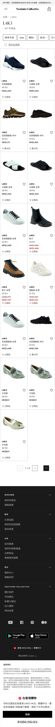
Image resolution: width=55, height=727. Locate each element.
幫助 (6, 567)
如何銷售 (9, 544)
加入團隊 (9, 606)
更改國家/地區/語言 (27, 721)
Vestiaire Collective (17, 587)
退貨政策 (9, 529)
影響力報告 (10, 601)
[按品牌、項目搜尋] (6, 9)
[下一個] (35, 468)
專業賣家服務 (11, 557)
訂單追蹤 (9, 519)
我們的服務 (9, 495)
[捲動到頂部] (46, 468)
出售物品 (9, 553)
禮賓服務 (9, 505)
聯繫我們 (9, 577)
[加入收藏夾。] (24, 81)
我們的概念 (10, 500)
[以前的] (20, 468)
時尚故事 (9, 610)
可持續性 (9, 596)
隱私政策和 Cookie (26, 656)
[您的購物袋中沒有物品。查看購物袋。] (49, 9)
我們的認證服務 (12, 524)
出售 (6, 538)
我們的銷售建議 (12, 548)
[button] (49, 9)
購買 (6, 514)
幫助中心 (9, 572)
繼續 (27, 714)
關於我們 (9, 592)
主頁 (5, 17)
